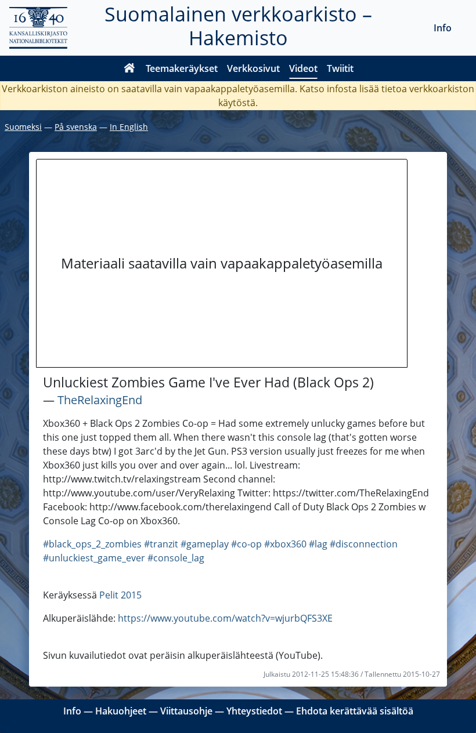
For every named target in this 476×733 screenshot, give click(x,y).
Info (443, 27)
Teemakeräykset (182, 68)
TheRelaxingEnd (99, 400)
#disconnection (364, 544)
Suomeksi (23, 126)
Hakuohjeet (120, 711)
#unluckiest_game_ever (94, 557)
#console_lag (175, 557)
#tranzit (161, 544)
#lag (318, 544)
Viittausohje (186, 711)
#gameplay (205, 544)
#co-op (246, 544)
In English (129, 126)
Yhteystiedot (254, 711)
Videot (303, 68)
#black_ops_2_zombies (92, 544)
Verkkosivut (253, 68)
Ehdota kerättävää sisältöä (354, 711)
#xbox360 (285, 544)
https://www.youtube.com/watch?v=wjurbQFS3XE (225, 618)
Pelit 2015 (120, 595)
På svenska (76, 126)
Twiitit (340, 68)
